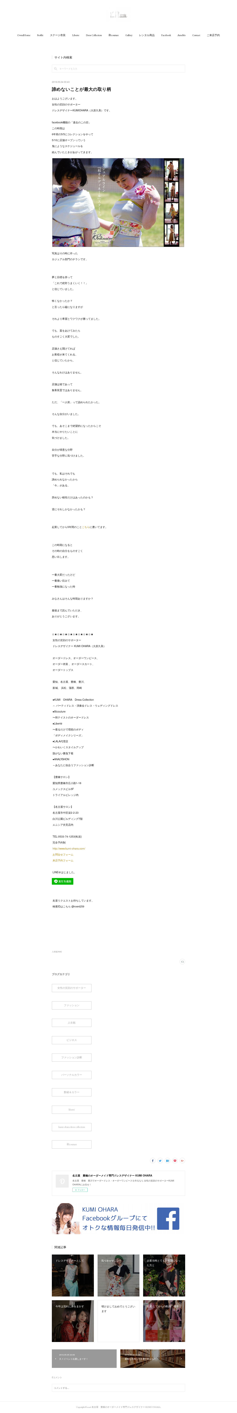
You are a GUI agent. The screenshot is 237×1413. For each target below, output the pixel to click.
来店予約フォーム (63, 860)
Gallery (128, 35)
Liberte (75, 35)
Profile (40, 35)
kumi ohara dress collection (72, 1127)
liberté (72, 1109)
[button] (23, 35)
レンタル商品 (147, 35)
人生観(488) (57, 951)
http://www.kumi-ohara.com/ (69, 848)
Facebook (166, 35)
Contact (196, 35)
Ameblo (182, 35)
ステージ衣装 (58, 35)
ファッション (71, 1005)
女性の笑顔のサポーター (71, 988)
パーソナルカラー (71, 1074)
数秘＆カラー (71, 1092)
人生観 (72, 1022)
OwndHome (23, 35)
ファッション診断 (71, 1057)
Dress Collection (94, 35)
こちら (86, 527)
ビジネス (71, 1040)
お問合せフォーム (63, 854)
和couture (114, 35)
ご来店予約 (213, 35)
